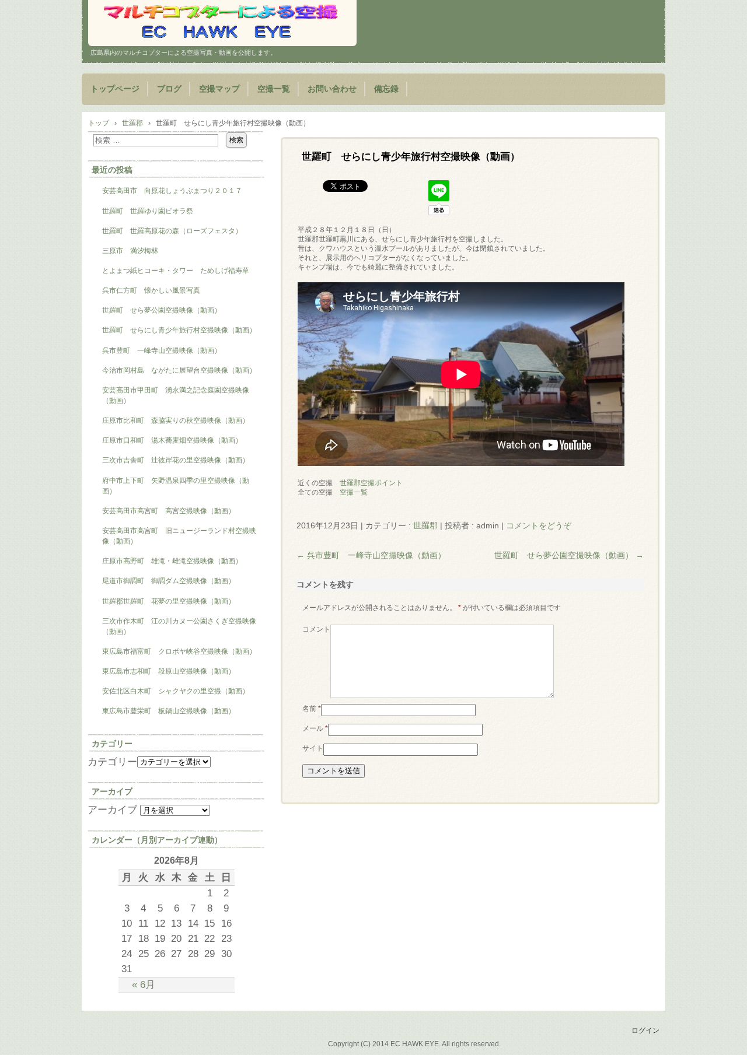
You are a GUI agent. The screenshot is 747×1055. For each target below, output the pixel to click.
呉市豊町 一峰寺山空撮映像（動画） (371, 555)
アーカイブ (112, 809)
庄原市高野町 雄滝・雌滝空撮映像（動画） (172, 561)
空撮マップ (219, 89)
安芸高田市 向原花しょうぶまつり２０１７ (172, 191)
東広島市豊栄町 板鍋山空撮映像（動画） (168, 711)
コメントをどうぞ (538, 525)
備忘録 (386, 89)
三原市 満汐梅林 (130, 251)
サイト (312, 748)
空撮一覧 (273, 89)
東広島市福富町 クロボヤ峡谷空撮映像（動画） (179, 651)
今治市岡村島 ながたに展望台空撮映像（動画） (182, 370)
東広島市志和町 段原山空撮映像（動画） (168, 671)
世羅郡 (425, 525)
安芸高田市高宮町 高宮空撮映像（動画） (168, 511)
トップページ (114, 89)
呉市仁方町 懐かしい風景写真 (151, 290)
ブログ (169, 89)
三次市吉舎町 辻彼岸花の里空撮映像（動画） (175, 460)
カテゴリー (112, 761)
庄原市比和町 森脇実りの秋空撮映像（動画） (175, 420)
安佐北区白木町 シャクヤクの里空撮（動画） (175, 691)
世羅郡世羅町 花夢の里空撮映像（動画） (168, 601)
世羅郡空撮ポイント (371, 482)
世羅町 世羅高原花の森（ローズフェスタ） (172, 231)
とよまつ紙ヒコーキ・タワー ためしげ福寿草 (175, 271)
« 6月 (143, 984)
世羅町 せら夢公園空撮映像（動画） (569, 555)
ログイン (645, 1030)
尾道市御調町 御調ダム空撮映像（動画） (168, 581)
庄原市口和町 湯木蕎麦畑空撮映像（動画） (172, 440)
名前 (311, 708)
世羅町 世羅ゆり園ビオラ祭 (147, 211)
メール (315, 728)
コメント (316, 629)
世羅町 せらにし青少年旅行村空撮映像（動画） (179, 330)
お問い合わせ (332, 89)
